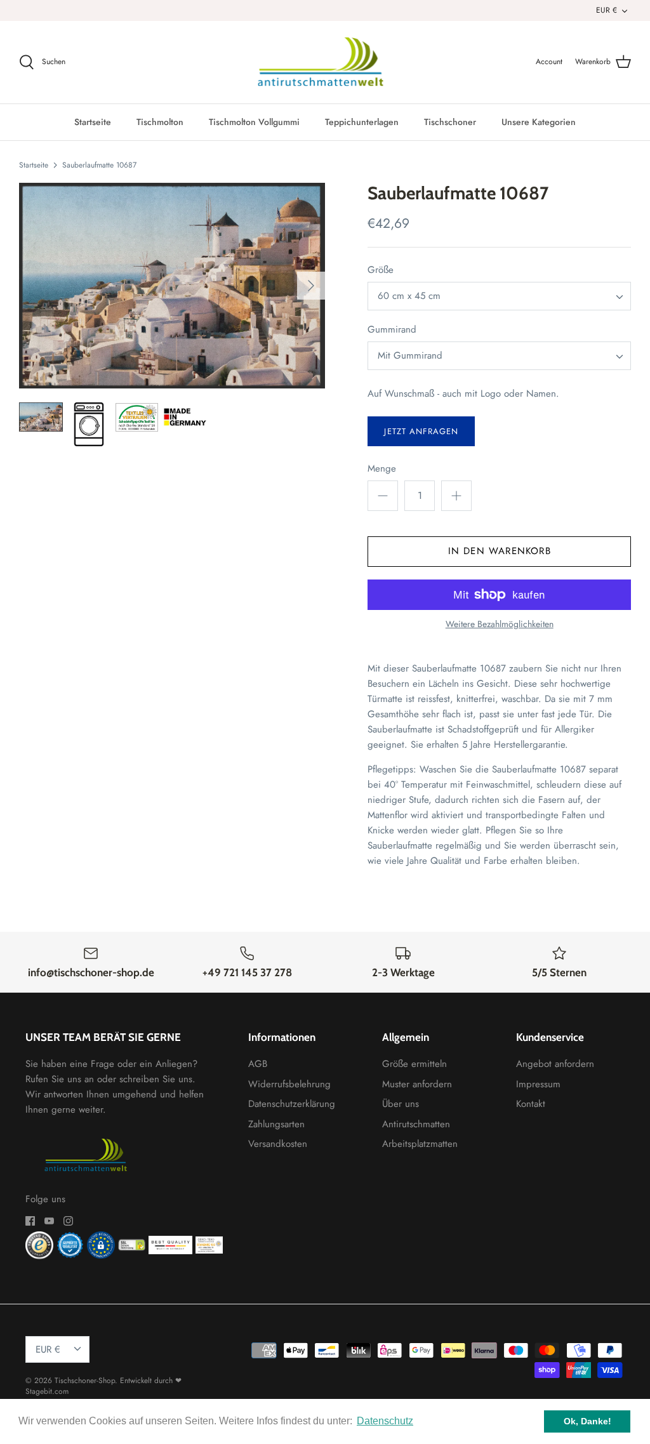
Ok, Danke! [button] (587, 1421)
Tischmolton (159, 122)
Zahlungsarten (276, 1124)
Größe (381, 270)
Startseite (92, 122)
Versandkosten (277, 1144)
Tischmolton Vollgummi (254, 122)
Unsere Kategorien (538, 122)
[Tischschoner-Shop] (325, 62)
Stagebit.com (47, 1391)
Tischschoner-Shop (85, 1380)
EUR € (606, 10)
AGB (257, 1064)
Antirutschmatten (416, 1124)
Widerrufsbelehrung (289, 1084)
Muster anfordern (417, 1084)
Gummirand (392, 329)
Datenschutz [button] (385, 1420)
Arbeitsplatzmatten (420, 1144)
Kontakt (530, 1104)
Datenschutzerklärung (291, 1104)
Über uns (400, 1104)
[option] (172, 285)
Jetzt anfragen (421, 431)
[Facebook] (30, 1221)
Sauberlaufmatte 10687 (99, 164)
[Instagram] (68, 1221)
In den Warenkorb (499, 551)
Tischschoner (450, 122)
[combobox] (499, 296)
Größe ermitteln (414, 1064)
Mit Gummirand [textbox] (410, 355)
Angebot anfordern (555, 1064)
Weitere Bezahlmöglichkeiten (500, 624)
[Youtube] (49, 1221)
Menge (382, 468)
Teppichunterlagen (362, 122)
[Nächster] (311, 286)
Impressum (538, 1084)
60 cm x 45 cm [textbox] (409, 296)
